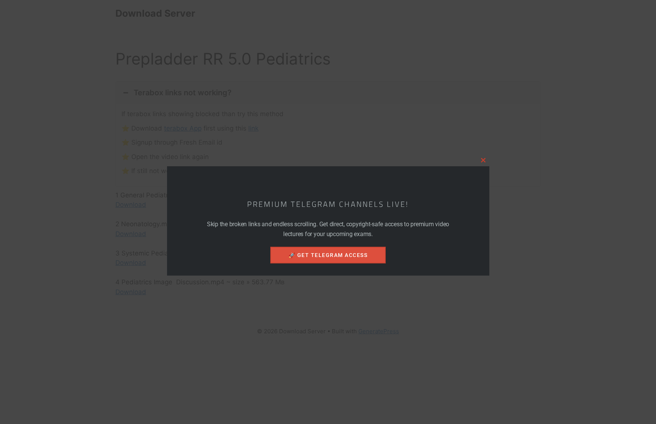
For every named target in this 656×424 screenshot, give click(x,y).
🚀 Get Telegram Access (328, 255)
